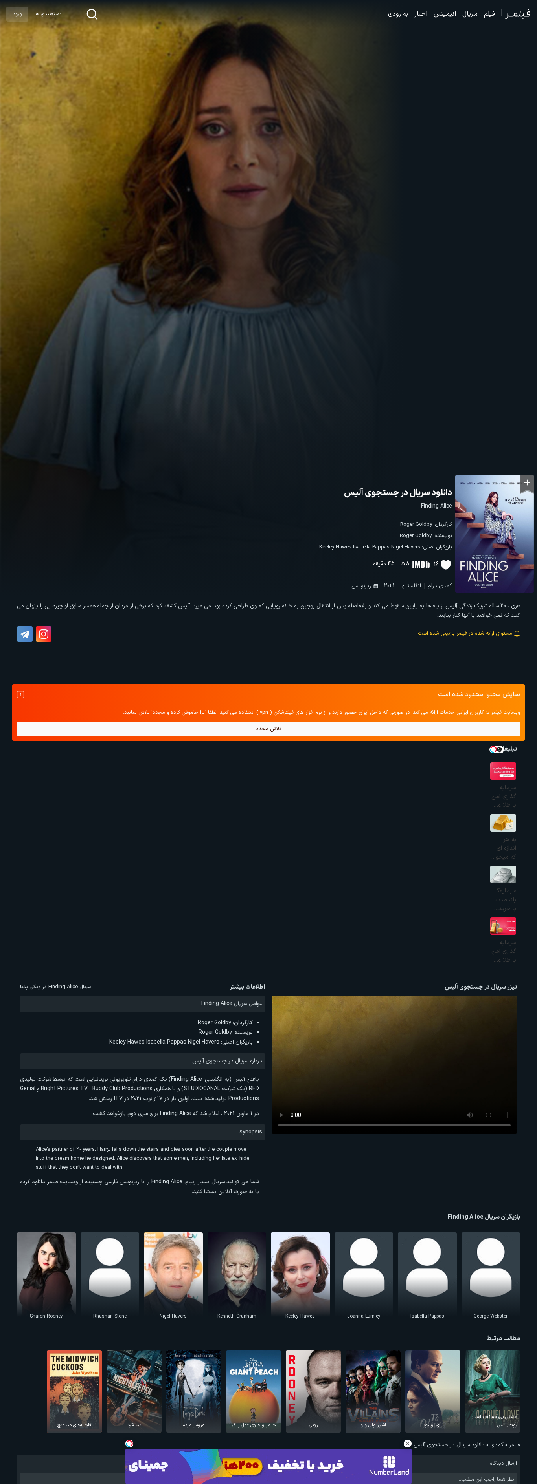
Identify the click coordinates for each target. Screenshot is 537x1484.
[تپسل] (129, 1443)
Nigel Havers (405, 547)
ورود (17, 14)
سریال (470, 14)
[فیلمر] (516, 14)
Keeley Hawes (335, 547)
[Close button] (408, 1443)
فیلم (489, 14)
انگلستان (411, 586)
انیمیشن (445, 14)
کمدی (445, 586)
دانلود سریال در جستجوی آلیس (398, 492)
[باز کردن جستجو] (92, 14)
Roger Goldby (416, 524)
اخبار (420, 14)
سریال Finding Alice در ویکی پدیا (56, 987)
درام (432, 586)
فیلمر (514, 1445)
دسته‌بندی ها (48, 14)
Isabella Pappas (371, 547)
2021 (389, 586)
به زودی (398, 14)
